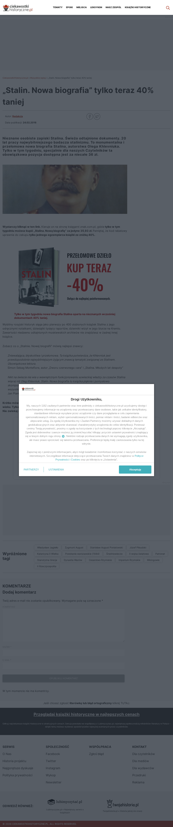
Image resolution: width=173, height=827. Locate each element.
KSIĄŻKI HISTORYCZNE (138, 7)
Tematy (58, 7)
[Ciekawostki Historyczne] (20, 7)
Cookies (75, 459)
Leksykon (96, 7)
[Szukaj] (167, 7)
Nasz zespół (113, 7)
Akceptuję (135, 469)
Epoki (69, 7)
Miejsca (81, 7)
